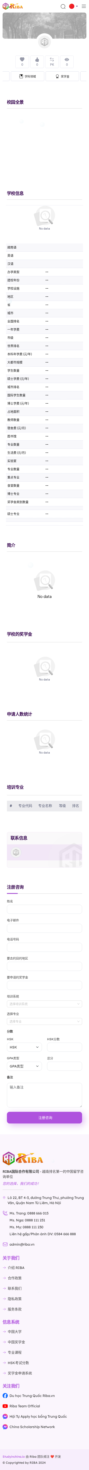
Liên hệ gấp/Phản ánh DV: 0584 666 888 (43, 1234)
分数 (10, 1031)
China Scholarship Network (32, 1427)
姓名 (10, 901)
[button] (73, 6)
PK (52, 65)
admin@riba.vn (22, 1244)
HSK (10, 1039)
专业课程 (15, 1352)
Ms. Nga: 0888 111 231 (27, 1220)
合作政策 (15, 1278)
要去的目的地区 (17, 958)
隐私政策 (15, 1299)
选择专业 (13, 1014)
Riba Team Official (25, 1406)
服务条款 (15, 1309)
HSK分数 (53, 1039)
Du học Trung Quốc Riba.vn (32, 1395)
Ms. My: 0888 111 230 (26, 1227)
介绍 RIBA (16, 1267)
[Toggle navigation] (83, 6)
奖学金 (65, 76)
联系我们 (15, 1288)
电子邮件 (13, 920)
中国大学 (15, 1331)
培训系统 (13, 996)
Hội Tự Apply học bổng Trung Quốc (38, 1416)
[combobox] (44, 1004)
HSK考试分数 (18, 1363)
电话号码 (13, 939)
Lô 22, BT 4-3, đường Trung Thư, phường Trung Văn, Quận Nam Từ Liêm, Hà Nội (46, 1200)
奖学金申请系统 (20, 1373)
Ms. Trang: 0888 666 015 (29, 1213)
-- (46, 313)
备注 (10, 1077)
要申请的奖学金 (17, 977)
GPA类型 (13, 1058)
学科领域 (30, 76)
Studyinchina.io (14, 1457)
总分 (50, 1058)
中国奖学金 (16, 1342)
